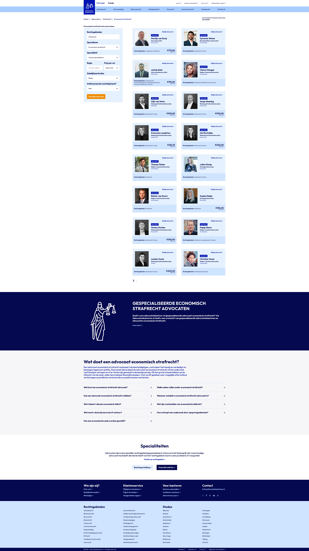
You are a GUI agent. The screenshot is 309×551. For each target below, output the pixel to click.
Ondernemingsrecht (140, 82)
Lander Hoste (157, 259)
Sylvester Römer (207, 38)
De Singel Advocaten (207, 166)
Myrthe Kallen (206, 133)
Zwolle (153, 263)
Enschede (203, 168)
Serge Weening (207, 101)
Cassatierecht (205, 240)
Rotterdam (154, 74)
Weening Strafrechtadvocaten (161, 103)
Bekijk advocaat (167, 32)
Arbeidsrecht (150, 81)
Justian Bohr (157, 70)
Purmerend (154, 42)
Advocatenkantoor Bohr (159, 72)
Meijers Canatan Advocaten (209, 72)
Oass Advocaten (156, 40)
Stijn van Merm (158, 101)
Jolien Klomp (206, 164)
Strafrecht (156, 51)
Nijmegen (154, 105)
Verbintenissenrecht (153, 82)
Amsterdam (203, 42)
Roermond (203, 137)
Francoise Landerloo (160, 133)
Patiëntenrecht (205, 82)
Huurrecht (137, 84)
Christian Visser (207, 259)
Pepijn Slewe (206, 227)
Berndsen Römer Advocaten (209, 40)
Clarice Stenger (207, 70)
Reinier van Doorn (159, 196)
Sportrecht (204, 271)
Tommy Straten (158, 227)
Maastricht (203, 105)
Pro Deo (203, 51)
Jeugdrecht (149, 51)
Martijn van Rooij (159, 38)
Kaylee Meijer (206, 196)
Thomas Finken (158, 164)
